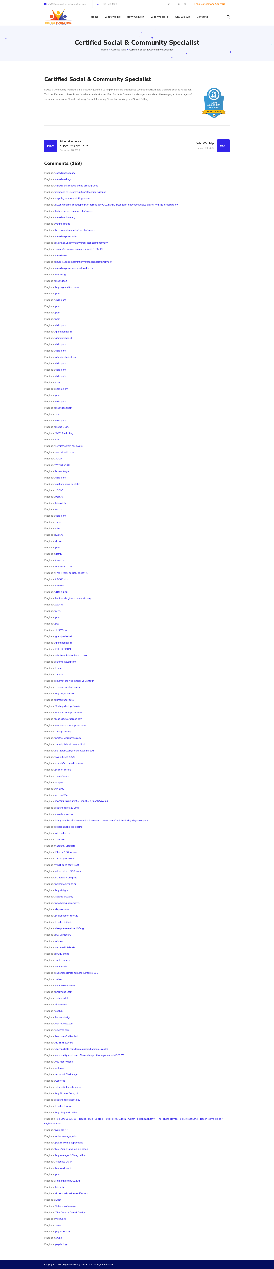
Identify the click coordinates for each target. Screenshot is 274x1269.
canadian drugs (63, 179)
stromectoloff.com (65, 662)
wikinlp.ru (60, 1219)
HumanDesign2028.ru (67, 1181)
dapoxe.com (62, 909)
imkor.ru (59, 560)
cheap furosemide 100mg (69, 928)
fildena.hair (61, 1004)
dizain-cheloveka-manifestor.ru (72, 1193)
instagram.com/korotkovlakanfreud (74, 750)
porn (57, 293)
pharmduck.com (63, 992)
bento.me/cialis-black (67, 1036)
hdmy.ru (59, 1187)
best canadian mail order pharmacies (75, 230)
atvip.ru (59, 782)
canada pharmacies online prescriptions (76, 185)
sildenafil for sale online (68, 1087)
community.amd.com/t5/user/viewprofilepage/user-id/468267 (89, 1055)
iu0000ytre (61, 579)
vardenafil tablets (65, 947)
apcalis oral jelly (64, 896)
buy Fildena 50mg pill (67, 1093)
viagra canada (62, 224)
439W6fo (61, 630)
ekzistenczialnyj (64, 814)
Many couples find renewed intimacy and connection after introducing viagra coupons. (102, 820)
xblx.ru (59, 604)
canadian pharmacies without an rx (74, 268)
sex (57, 414)
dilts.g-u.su (61, 592)
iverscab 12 (61, 1130)
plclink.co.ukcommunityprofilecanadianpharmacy (81, 243)
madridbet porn (63, 408)
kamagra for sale (64, 700)
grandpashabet (63, 331)
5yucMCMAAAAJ (65, 757)
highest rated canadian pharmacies (74, 211)
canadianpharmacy (65, 173)
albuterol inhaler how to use (71, 655)
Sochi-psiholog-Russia (67, 706)
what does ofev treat (67, 865)
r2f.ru (58, 611)
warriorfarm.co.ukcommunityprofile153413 (79, 249)
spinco (58, 382)
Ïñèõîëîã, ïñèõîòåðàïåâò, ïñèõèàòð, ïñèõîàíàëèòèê (81, 801)
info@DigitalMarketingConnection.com (66, 4)
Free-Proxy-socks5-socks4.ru (71, 573)
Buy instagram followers (69, 446)
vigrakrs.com (62, 776)
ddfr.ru (58, 554)
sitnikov (59, 585)
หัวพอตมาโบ (62, 465)
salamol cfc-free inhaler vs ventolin (74, 681)
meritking (60, 274)
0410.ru (59, 789)
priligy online (62, 954)
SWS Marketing (64, 433)
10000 (59, 490)
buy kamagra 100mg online (70, 1155)
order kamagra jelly (66, 1136)
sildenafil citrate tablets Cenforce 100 (76, 973)
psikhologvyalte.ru (65, 884)
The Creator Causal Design (70, 1212)
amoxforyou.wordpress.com (70, 725)
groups (59, 941)
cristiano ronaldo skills (67, 484)
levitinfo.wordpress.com (68, 712)
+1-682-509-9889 (108, 4)
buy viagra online (64, 693)
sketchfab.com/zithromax (69, 763)
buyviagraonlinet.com (67, 287)
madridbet (61, 281)
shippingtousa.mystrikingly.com (72, 198)
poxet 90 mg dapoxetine (69, 1142)
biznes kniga (62, 471)
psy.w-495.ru (62, 1231)
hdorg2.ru (60, 503)
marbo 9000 (62, 427)
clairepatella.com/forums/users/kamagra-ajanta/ (81, 1049)
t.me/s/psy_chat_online (68, 687)
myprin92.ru (61, 795)
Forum (58, 668)
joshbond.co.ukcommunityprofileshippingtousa (80, 192)
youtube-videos (64, 1061)
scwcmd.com (62, 1030)
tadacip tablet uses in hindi (70, 744)
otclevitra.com (63, 833)
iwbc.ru (59, 535)
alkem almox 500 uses (68, 871)
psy (57, 623)
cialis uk (59, 1068)
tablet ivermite (63, 960)
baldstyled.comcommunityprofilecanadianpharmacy (83, 262)
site (57, 528)
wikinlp (59, 1225)
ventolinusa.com (64, 1023)
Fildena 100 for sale (66, 852)
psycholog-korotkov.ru (67, 903)
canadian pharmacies (66, 236)
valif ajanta (61, 966)
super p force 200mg (67, 808)
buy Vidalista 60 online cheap (71, 1149)
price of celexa (63, 769)
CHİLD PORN (63, 649)
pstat (58, 547)
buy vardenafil (63, 935)
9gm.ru (59, 496)
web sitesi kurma (64, 452)
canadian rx (61, 255)
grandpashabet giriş (66, 357)
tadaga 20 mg (63, 731)
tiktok (58, 979)
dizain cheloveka (64, 1042)
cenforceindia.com (65, 985)
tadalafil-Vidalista (65, 846)
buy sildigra (61, 890)
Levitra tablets (63, 922)
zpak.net (60, 839)
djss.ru (58, 541)
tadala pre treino (64, 858)
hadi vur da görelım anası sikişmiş (73, 598)
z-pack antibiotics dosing (68, 827)
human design (62, 1017)
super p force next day (67, 1100)
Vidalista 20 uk (63, 1161)
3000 (58, 458)
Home (104, 49)
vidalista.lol (61, 998)
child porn (60, 300)
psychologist (62, 1244)
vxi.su (58, 522)
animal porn (61, 389)
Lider (58, 1200)
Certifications (118, 49)
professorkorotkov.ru (66, 915)
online (58, 1238)
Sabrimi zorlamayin (65, 1206)
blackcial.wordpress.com (68, 719)
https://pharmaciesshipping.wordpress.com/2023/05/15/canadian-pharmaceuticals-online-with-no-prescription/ (116, 204)
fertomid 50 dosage (66, 1074)
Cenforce (60, 1081)
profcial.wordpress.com (68, 738)
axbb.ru (59, 1011)
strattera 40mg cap (66, 877)
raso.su (59, 509)
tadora (59, 674)
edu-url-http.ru (63, 566)
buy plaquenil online (66, 1112)
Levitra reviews (63, 1106)
